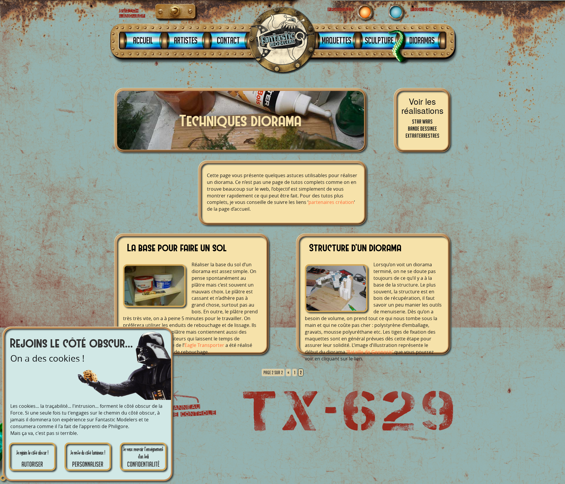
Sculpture (379, 40)
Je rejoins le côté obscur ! (32, 458)
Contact (228, 40)
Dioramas (422, 40)
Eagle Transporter (204, 345)
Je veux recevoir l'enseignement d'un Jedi (143, 457)
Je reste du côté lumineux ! (87, 458)
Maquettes (336, 40)
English (163, 12)
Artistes (185, 40)
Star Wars (422, 121)
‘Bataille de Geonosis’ (369, 352)
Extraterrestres (422, 135)
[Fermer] (3, 478)
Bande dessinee (422, 128)
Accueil (143, 40)
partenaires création (331, 202)
